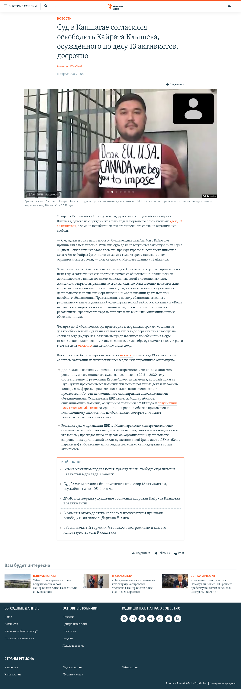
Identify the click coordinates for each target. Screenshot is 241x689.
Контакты (11, 624)
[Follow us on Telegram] (150, 618)
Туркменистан (73, 674)
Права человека (122, 576)
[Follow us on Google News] (168, 618)
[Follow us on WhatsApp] (159, 618)
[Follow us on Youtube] (124, 618)
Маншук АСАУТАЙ (69, 66)
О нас (8, 617)
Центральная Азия (45, 576)
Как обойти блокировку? (21, 631)
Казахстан (11, 667)
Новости (64, 19)
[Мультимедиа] (229, 6)
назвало (126, 355)
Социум (68, 638)
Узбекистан (130, 667)
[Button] (175, 84)
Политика (69, 631)
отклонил (85, 346)
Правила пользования (19, 638)
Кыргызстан (13, 674)
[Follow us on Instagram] (133, 618)
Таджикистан (72, 667)
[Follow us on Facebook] (142, 618)
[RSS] (177, 618)
